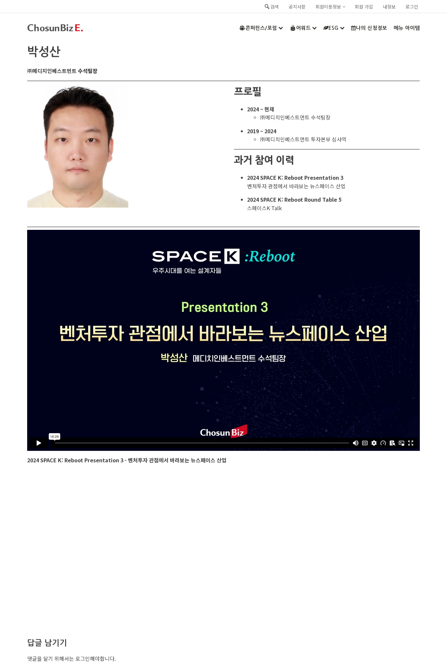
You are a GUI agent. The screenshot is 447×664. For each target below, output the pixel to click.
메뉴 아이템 (407, 28)
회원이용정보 (328, 6)
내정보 (389, 6)
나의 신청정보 (371, 28)
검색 (274, 6)
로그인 (411, 6)
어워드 (303, 28)
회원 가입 (364, 6)
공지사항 (297, 6)
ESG (334, 28)
